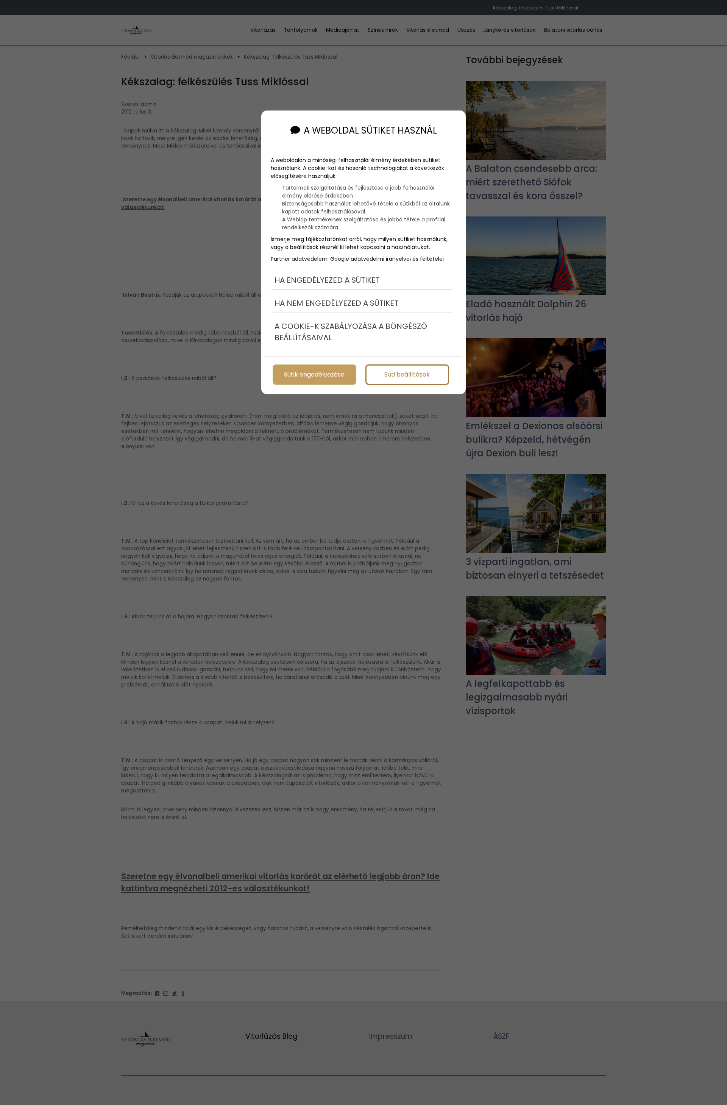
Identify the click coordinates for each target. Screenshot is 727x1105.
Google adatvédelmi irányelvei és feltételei (387, 259)
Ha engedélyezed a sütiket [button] (327, 280)
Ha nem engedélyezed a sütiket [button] (336, 303)
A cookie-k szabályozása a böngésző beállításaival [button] (351, 332)
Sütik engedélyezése (314, 374)
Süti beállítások (407, 374)
